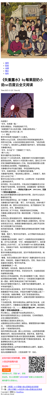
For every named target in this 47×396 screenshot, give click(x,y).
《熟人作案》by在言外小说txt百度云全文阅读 (24, 389)
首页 (7, 63)
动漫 (7, 68)
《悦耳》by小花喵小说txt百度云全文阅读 (22, 387)
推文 (7, 71)
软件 (7, 73)
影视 (7, 66)
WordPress (20, 392)
